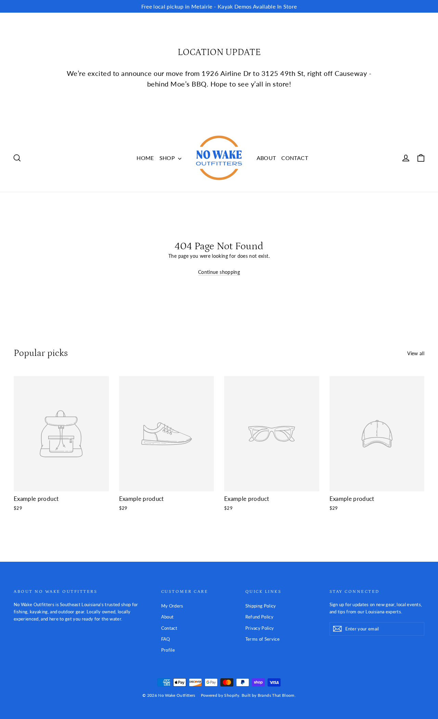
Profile (168, 650)
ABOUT (266, 158)
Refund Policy (259, 617)
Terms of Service (262, 639)
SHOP (168, 158)
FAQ (165, 639)
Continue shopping (219, 272)
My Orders (172, 606)
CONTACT (294, 158)
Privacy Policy (259, 628)
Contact (169, 628)
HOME (145, 158)
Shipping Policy (260, 606)
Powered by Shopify (220, 695)
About (167, 617)
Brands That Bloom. (277, 695)
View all (415, 353)
